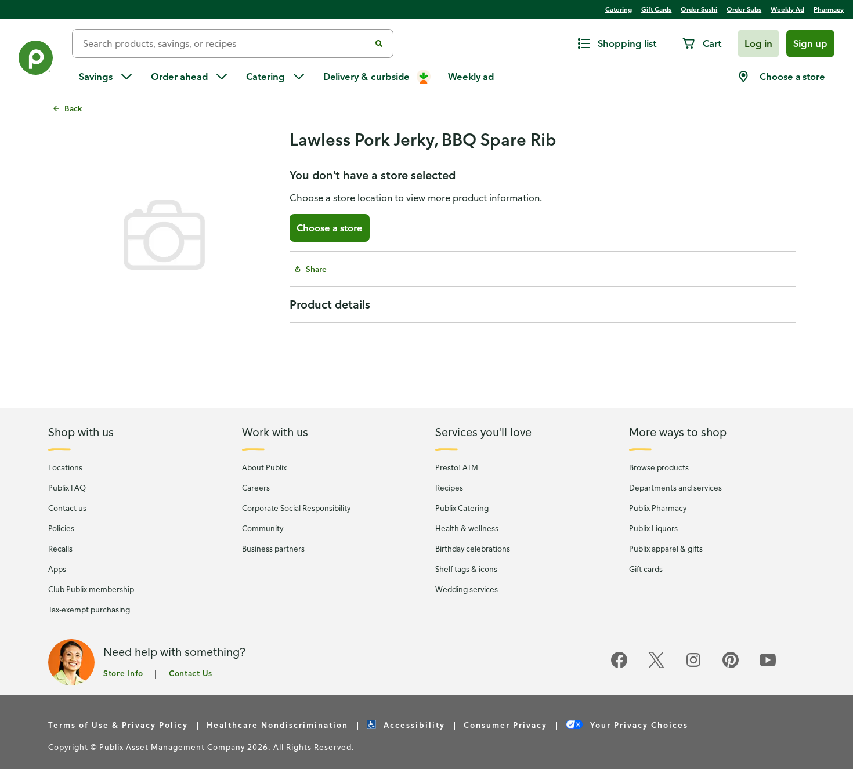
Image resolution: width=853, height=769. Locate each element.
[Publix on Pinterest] (730, 666)
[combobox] (226, 43)
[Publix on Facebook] (619, 666)
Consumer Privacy (505, 725)
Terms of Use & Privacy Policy (118, 725)
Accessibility (413, 725)
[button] (758, 43)
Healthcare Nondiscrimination (277, 725)
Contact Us (190, 673)
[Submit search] (379, 43)
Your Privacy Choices (637, 725)
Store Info (123, 673)
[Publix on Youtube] (767, 666)
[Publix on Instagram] (693, 666)
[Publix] (36, 60)
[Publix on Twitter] (656, 666)
